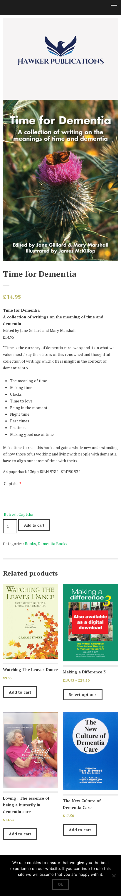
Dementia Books (52, 543)
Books (30, 543)
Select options (83, 694)
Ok (60, 884)
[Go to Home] (60, 64)
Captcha (12, 483)
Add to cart (34, 525)
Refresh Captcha (18, 514)
